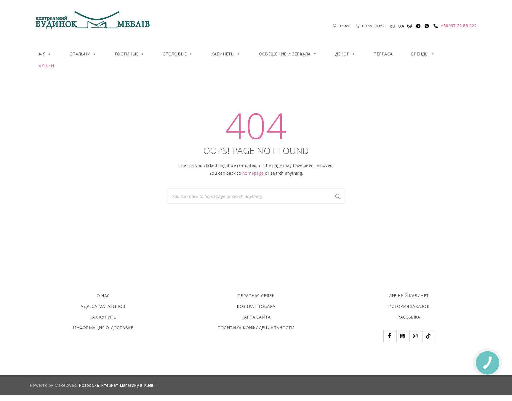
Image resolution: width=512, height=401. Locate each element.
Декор (342, 54)
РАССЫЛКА (408, 317)
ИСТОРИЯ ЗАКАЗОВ (409, 306)
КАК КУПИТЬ (103, 317)
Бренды (420, 54)
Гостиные (126, 54)
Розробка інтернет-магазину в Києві (117, 385)
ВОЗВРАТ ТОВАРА (256, 306)
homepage (253, 173)
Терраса (383, 54)
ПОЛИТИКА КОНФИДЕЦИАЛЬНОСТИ (256, 327)
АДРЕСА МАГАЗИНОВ (103, 306)
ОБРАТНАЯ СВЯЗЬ (256, 295)
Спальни (80, 54)
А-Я (42, 54)
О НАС (103, 295)
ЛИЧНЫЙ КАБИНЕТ (409, 295)
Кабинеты (223, 54)
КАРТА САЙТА (256, 317)
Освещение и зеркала (285, 54)
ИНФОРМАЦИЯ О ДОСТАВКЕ (103, 327)
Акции (46, 66)
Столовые (175, 54)
